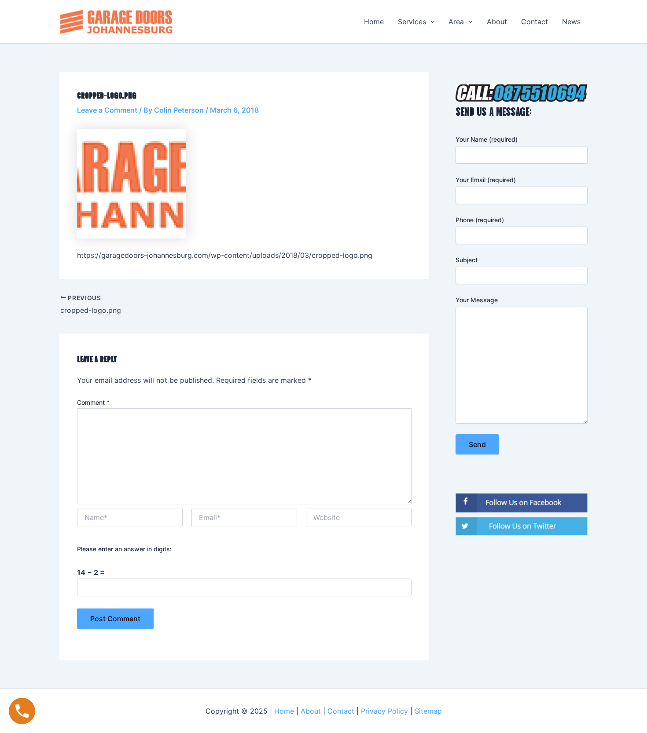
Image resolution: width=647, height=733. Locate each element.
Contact (534, 21)
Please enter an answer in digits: (124, 549)
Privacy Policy (384, 711)
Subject (467, 260)
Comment (93, 402)
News (571, 21)
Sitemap (428, 711)
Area (456, 21)
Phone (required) (480, 220)
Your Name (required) (487, 139)
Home (374, 21)
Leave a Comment (107, 110)
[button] (430, 21)
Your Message (477, 300)
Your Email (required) (486, 179)
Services (412, 21)
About (497, 21)
